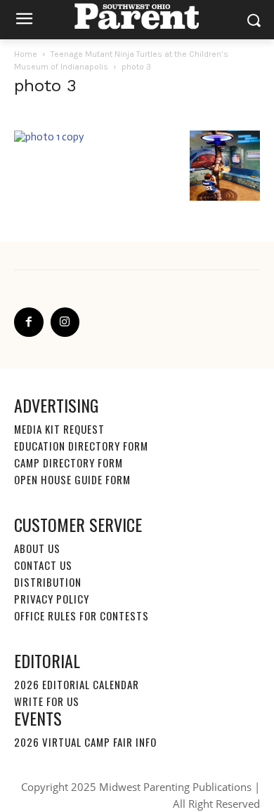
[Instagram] (65, 322)
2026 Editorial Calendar (76, 684)
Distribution (47, 582)
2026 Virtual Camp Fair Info (85, 742)
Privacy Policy (51, 598)
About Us (37, 548)
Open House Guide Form (72, 479)
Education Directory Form (81, 445)
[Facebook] (29, 322)
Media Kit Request (59, 429)
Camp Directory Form (68, 462)
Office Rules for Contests (81, 615)
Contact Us (43, 565)
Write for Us (46, 701)
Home (25, 54)
